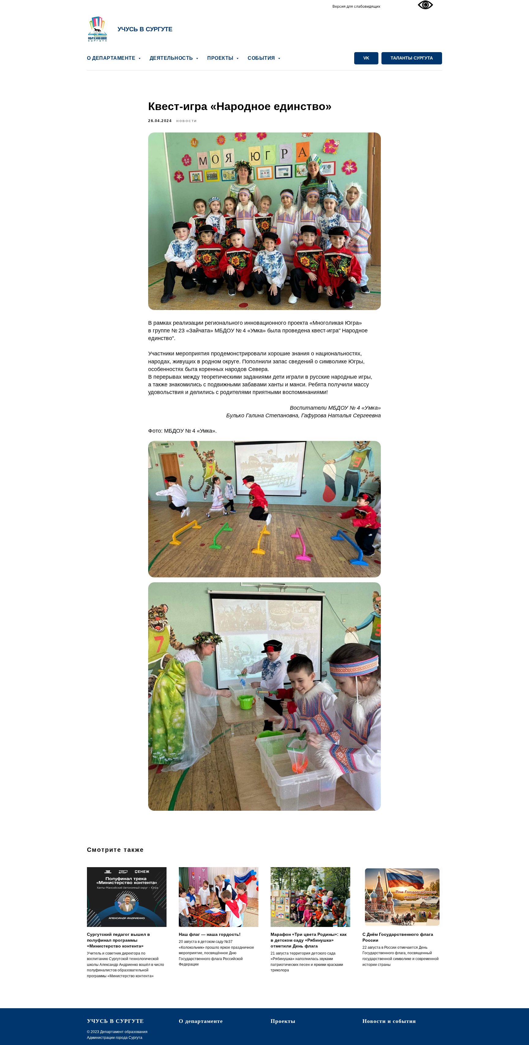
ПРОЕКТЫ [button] (221, 58)
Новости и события (389, 1021)
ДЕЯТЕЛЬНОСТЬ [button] (172, 58)
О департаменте (201, 1021)
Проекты (283, 1021)
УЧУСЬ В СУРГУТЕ (145, 29)
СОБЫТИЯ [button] (262, 58)
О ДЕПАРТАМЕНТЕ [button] (112, 58)
